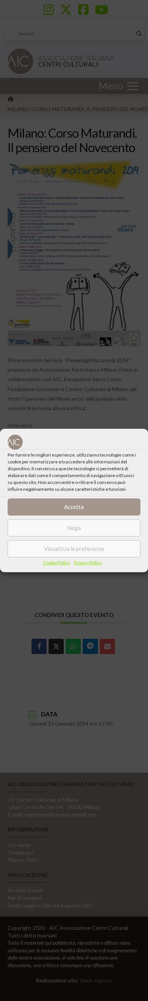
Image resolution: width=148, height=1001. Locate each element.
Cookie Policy (56, 562)
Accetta (74, 506)
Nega (74, 527)
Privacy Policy (88, 562)
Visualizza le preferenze (74, 548)
